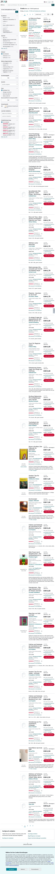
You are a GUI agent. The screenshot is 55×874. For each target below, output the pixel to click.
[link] (52, 14)
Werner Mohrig (32, 222)
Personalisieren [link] (34, 869)
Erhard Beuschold (33, 112)
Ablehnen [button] (23, 869)
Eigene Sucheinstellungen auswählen (37, 838)
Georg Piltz (32, 751)
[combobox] (29, 5)
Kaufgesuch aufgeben (7, 838)
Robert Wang (32, 138)
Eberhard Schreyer (33, 401)
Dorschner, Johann (33, 296)
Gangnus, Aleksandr (34, 500)
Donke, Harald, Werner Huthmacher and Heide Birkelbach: (34, 51)
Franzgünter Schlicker (34, 675)
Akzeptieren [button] (11, 869)
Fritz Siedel (32, 246)
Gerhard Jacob (32, 272)
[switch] (2, 106)
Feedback (53, 311)
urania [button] (26, 11)
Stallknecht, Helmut (34, 479)
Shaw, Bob (31, 804)
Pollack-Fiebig (32, 346)
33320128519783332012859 (35, 58)
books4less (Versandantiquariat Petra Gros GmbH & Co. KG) (35, 64)
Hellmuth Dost (32, 196)
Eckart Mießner (33, 425)
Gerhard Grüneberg (34, 322)
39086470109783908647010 (35, 144)
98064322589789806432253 (35, 26)
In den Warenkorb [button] (49, 31)
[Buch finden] (53, 5)
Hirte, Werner (32, 451)
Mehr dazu (3, 48)
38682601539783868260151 (35, 624)
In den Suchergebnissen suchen (8, 9)
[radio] (1, 55)
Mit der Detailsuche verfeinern (38, 11)
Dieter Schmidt (33, 726)
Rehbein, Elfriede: (33, 779)
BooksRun (35, 627)
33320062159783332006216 (35, 564)
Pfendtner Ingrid (33, 557)
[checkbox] (1, 17)
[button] (22, 14)
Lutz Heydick (32, 529)
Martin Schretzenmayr (34, 171)
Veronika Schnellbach (34, 592)
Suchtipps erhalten (32, 833)
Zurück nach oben (27, 844)
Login (49, 1)
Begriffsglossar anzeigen (34, 836)
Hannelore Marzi (33, 616)
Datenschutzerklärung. (14, 865)
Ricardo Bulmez (33, 20)
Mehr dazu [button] (3, 136)
